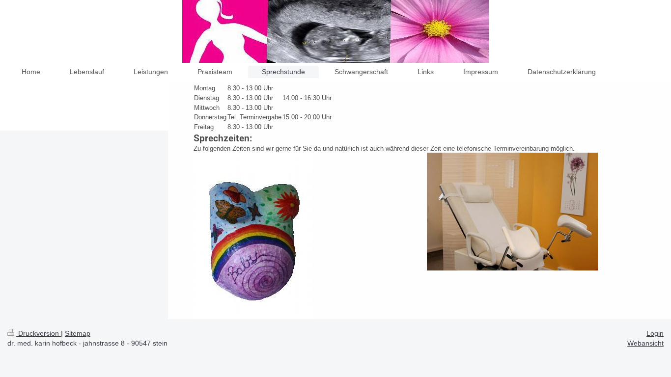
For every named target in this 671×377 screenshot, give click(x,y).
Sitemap (77, 333)
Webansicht (645, 343)
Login (655, 333)
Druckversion (38, 333)
